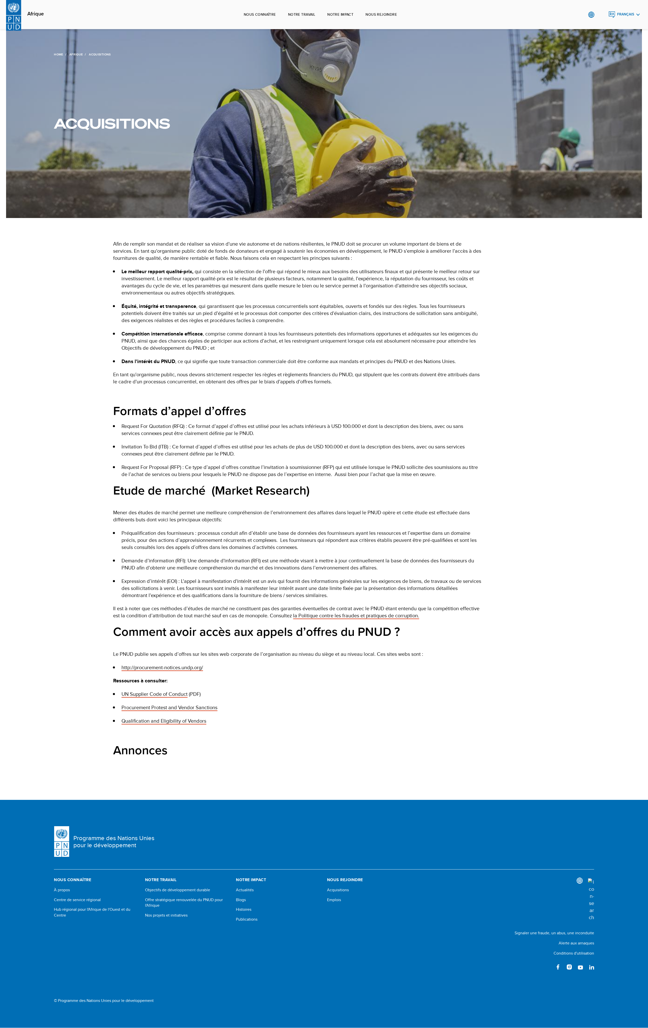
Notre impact (340, 14)
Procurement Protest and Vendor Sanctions (169, 707)
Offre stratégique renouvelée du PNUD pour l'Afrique (184, 902)
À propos (62, 890)
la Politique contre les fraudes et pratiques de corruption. (356, 615)
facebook (558, 967)
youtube (580, 967)
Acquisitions (338, 890)
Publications (246, 919)
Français (625, 14)
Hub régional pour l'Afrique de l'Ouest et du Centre (92, 912)
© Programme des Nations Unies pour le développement (104, 1000)
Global (591, 14)
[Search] (591, 899)
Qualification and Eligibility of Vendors (164, 720)
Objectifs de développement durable (177, 890)
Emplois (334, 900)
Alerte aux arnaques (576, 943)
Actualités (245, 890)
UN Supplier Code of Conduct (155, 694)
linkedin (591, 967)
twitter (547, 967)
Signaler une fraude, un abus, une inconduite (554, 933)
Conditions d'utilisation (574, 953)
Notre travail (301, 14)
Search (601, 14)
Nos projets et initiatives (166, 915)
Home (58, 54)
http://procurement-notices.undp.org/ (162, 667)
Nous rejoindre (381, 14)
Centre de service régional (77, 900)
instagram (569, 967)
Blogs (241, 900)
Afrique (35, 14)
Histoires (243, 909)
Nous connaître (260, 14)
